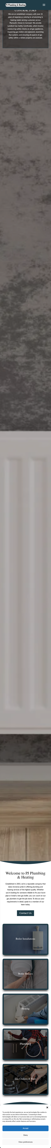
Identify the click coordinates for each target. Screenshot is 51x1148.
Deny (25, 1135)
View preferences (25, 1142)
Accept (25, 1128)
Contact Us (25, 913)
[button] (47, 1107)
